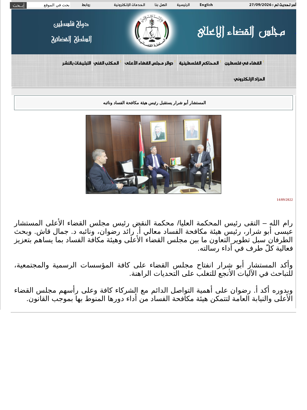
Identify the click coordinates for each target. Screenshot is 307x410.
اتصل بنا (161, 4)
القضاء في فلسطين (243, 63)
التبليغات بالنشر (76, 63)
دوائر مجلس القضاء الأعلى (149, 63)
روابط (86, 4)
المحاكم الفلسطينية (199, 63)
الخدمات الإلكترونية (129, 4)
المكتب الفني (106, 63)
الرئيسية (183, 4)
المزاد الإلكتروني (249, 78)
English (206, 4)
